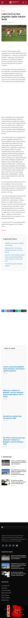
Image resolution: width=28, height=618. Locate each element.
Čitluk (3, 10)
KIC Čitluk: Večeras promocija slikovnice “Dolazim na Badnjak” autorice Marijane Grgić (14, 441)
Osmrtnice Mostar (6, 590)
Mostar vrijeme (5, 595)
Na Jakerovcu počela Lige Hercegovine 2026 (12, 417)
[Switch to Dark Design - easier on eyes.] (26, 2)
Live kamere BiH (5, 585)
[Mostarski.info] (14, 2)
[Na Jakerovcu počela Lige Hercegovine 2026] (14, 408)
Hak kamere (4, 588)
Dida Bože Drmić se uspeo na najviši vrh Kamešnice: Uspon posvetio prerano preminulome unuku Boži (18, 472)
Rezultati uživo (5, 600)
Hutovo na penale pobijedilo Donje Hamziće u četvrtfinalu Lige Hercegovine (14, 369)
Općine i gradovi (5, 597)
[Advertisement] (14, 99)
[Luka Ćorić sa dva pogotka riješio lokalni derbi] (14, 33)
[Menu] (2, 2)
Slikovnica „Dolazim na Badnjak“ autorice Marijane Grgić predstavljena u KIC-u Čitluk (13, 393)
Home (2, 7)
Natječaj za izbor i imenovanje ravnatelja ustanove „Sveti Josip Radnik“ (14, 250)
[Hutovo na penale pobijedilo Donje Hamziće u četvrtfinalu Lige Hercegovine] (14, 358)
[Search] (23, 2)
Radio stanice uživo (6, 593)
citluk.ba (3, 230)
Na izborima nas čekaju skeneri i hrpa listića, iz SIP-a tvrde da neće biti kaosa (18, 482)
